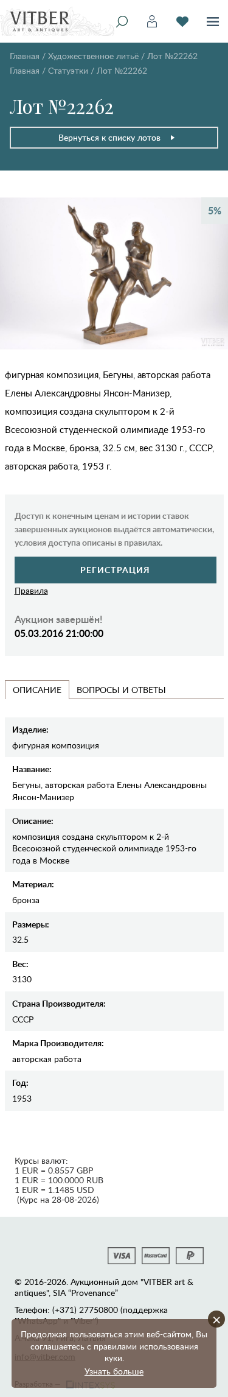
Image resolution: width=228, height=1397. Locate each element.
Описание (37, 689)
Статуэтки (68, 70)
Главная (25, 56)
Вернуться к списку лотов (109, 137)
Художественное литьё (93, 56)
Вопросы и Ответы (121, 689)
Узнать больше (114, 1371)
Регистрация (115, 569)
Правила (31, 590)
